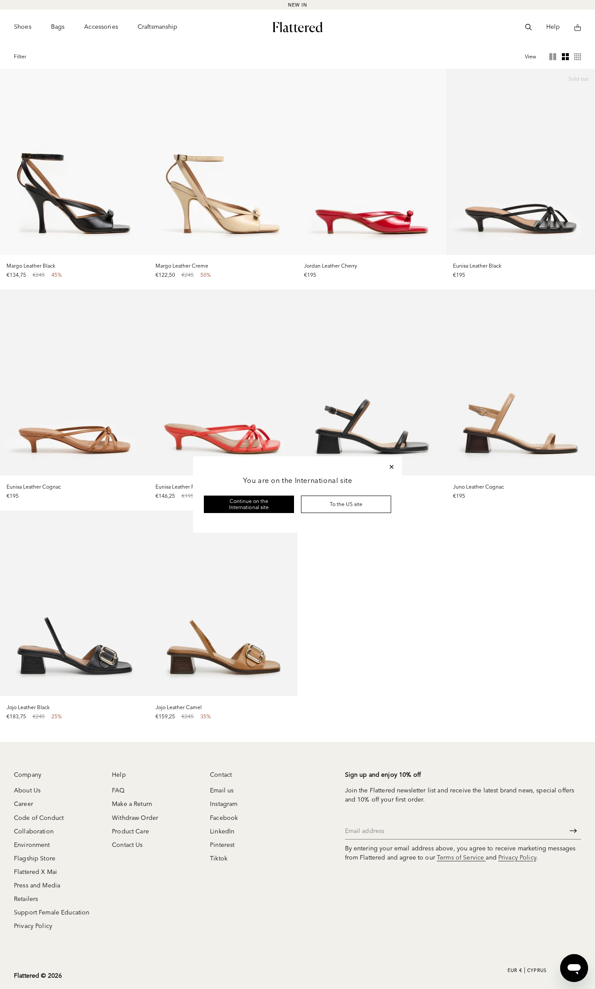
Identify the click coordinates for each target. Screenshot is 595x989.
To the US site (346, 504)
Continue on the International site (249, 504)
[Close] (391, 467)
